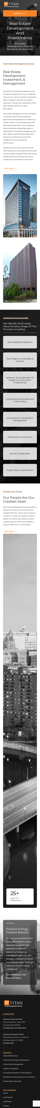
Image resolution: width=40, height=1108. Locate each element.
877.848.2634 (8, 1028)
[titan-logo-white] (11, 2)
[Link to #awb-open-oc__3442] (35, 5)
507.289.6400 (20, 1028)
